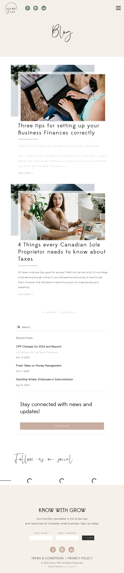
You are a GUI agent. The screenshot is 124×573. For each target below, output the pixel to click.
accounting (22, 352)
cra (31, 352)
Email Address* (67, 533)
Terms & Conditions (47, 558)
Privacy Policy (80, 558)
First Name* (41, 533)
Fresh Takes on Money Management (38, 365)
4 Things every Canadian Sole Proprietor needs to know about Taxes (62, 251)
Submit (90, 538)
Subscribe (62, 426)
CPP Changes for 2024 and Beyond (38, 346)
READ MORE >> (26, 173)
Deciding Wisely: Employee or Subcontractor (44, 379)
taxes (42, 352)
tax (36, 352)
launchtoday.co (69, 567)
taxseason (52, 352)
